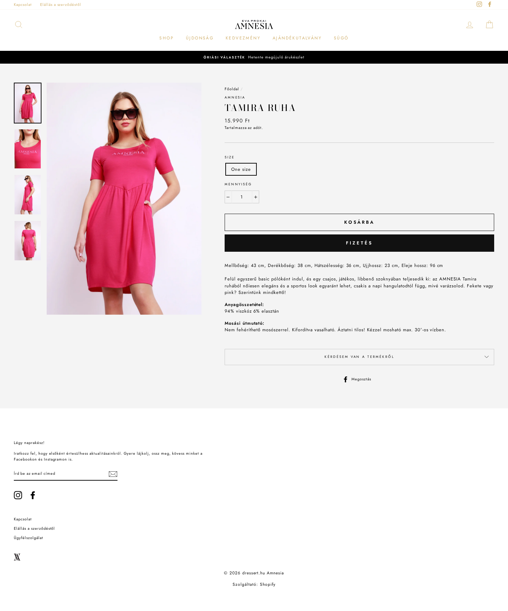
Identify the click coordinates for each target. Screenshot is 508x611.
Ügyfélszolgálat (28, 537)
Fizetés (359, 243)
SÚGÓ (341, 38)
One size (241, 169)
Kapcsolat (23, 4)
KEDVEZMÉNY (243, 38)
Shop (166, 38)
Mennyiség (238, 184)
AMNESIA (235, 97)
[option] (254, 57)
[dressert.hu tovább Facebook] (33, 495)
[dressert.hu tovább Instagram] (18, 495)
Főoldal (232, 89)
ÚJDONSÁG (200, 38)
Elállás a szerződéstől (60, 4)
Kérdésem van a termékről (359, 356)
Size (230, 157)
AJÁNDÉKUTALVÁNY (297, 38)
